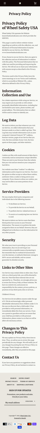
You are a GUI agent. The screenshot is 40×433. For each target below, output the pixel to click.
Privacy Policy (11, 381)
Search (13, 378)
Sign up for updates (20, 390)
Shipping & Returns (25, 385)
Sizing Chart (24, 378)
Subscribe (29, 401)
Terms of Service (27, 381)
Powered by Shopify (20, 418)
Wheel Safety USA (25, 415)
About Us (10, 385)
